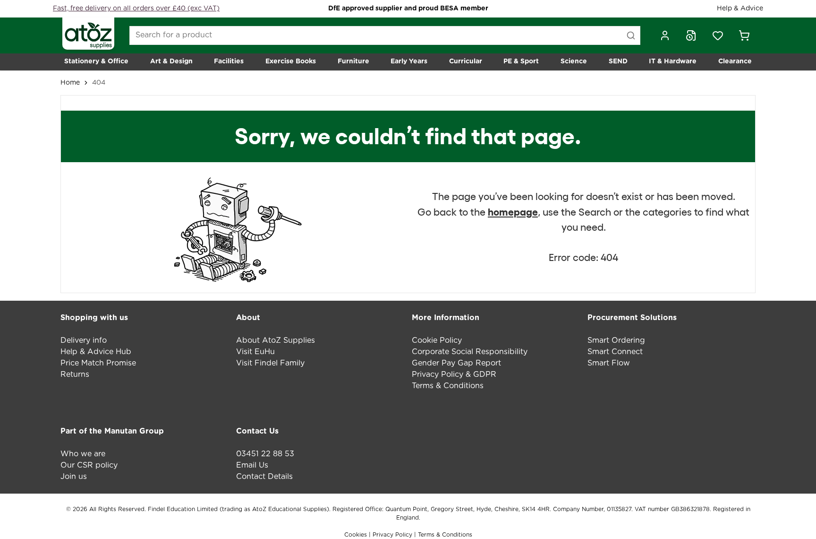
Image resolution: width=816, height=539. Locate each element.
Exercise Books (290, 61)
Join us (73, 476)
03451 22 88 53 (265, 454)
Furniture (353, 61)
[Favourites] (717, 35)
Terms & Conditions (448, 386)
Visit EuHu (255, 352)
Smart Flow (608, 363)
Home (70, 82)
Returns (74, 374)
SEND (618, 61)
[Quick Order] (691, 35)
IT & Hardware (673, 61)
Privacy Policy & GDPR (454, 374)
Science (574, 61)
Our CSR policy (89, 465)
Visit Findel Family (270, 363)
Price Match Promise (98, 363)
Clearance (735, 61)
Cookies (356, 535)
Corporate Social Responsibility (469, 352)
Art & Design (171, 61)
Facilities (229, 61)
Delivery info (83, 340)
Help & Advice (740, 8)
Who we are (82, 454)
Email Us (252, 465)
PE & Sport (521, 61)
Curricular (465, 61)
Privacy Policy (392, 535)
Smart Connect (615, 352)
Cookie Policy (437, 340)
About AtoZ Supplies (275, 340)
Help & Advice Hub (95, 352)
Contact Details (264, 476)
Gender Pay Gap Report (456, 363)
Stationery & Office (96, 61)
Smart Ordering (616, 340)
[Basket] (744, 35)
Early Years (409, 61)
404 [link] (98, 82)
